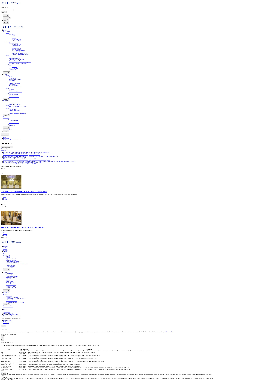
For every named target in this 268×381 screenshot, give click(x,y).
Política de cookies (169, 331)
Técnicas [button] (2, 370)
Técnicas (4, 372)
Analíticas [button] (3, 375)
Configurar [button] (3, 334)
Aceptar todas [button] (12, 334)
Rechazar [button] (7, 334)
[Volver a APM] (11, 5)
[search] (6, 15)
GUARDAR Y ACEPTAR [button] (7, 379)
